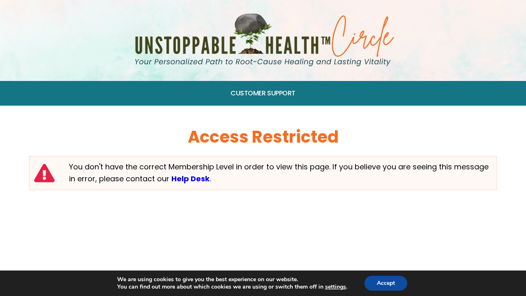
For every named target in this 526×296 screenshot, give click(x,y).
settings (335, 287)
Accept (386, 283)
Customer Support (263, 93)
